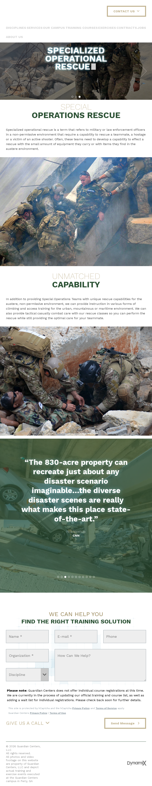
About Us (14, 37)
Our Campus (54, 28)
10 (90, 577)
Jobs (141, 28)
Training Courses (82, 28)
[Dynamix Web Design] (136, 763)
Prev (9, 71)
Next (143, 71)
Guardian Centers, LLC (23, 12)
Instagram (93, 763)
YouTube (76, 763)
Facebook (59, 763)
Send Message (123, 723)
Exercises (107, 28)
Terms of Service (106, 708)
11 (94, 577)
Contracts (127, 28)
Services (35, 28)
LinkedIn (85, 763)
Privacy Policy (81, 708)
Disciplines (16, 28)
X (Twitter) (68, 763)
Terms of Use (57, 713)
